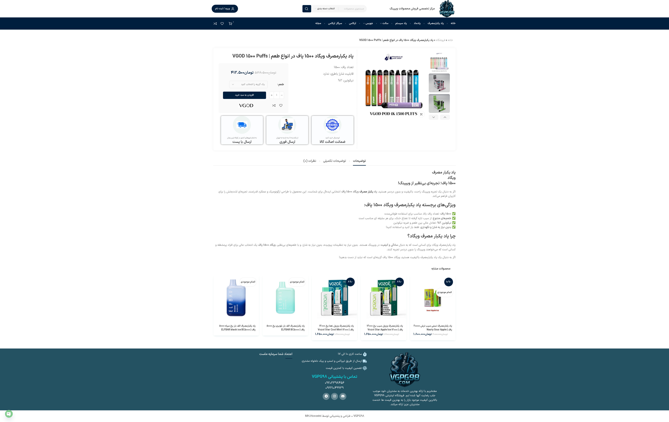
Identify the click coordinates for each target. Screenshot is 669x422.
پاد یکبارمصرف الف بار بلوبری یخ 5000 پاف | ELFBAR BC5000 (286, 328)
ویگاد (452, 178)
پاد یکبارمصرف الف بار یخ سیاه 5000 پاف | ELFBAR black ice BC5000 (237, 328)
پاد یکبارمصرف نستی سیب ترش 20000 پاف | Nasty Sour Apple (433, 328)
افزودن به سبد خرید (244, 95)
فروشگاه (440, 40)
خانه (450, 40)
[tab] (359, 161)
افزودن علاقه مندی (281, 105)
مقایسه (274, 105)
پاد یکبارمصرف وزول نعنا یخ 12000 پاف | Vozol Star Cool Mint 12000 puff (336, 329)
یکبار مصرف (366, 192)
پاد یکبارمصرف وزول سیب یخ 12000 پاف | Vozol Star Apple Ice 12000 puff (385, 329)
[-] (282, 95)
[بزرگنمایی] (421, 114)
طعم (281, 84)
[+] (272, 95)
